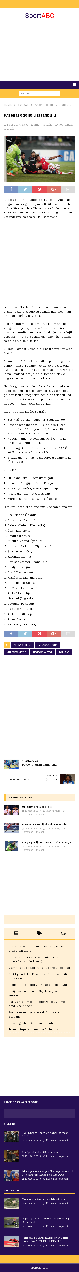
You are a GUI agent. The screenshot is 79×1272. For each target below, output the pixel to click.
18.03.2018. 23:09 (33, 1179)
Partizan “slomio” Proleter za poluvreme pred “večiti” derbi (37, 1003)
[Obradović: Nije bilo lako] (11, 810)
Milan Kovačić (43, 124)
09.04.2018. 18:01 (33, 1226)
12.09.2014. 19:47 (33, 811)
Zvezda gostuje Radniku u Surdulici (33, 1023)
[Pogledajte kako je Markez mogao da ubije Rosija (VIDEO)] (11, 1222)
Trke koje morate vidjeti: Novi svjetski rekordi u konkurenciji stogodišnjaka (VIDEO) (48, 1173)
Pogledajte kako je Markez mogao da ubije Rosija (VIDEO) (46, 1220)
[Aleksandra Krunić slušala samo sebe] (11, 828)
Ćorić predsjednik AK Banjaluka (40, 1152)
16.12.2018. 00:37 (33, 1203)
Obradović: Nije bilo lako (37, 807)
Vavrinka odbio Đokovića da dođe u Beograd (39, 967)
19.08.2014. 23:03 (17, 124)
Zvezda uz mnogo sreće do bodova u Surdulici (34, 1014)
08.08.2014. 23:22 (33, 846)
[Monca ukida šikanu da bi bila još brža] (11, 1203)
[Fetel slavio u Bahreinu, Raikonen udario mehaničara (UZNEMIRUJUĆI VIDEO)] (11, 1241)
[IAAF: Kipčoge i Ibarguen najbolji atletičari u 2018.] (11, 1136)
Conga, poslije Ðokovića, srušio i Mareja (46, 842)
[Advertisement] (39, 50)
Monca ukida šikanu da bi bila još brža (43, 1199)
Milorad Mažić (16, 652)
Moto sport (12, 1190)
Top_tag (64, 652)
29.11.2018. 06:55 (33, 1156)
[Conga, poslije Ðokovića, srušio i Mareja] (11, 846)
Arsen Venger (22, 645)
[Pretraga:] (39, 93)
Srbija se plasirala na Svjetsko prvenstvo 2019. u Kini (37, 993)
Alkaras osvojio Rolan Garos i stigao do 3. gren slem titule (37, 948)
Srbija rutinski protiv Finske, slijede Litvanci (39, 984)
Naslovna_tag (42, 652)
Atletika (9, 1124)
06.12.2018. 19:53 (33, 1140)
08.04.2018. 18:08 (33, 1245)
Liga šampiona (47, 645)
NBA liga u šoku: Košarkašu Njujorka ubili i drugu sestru (39, 976)
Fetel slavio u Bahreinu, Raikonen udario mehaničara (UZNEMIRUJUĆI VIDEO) (45, 1239)
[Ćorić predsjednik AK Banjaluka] (11, 1156)
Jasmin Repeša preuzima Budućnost (34, 1029)
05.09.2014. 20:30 (33, 829)
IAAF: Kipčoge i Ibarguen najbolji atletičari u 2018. (46, 1134)
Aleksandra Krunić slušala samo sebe (44, 824)
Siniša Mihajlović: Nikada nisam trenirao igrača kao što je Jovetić (37, 959)
